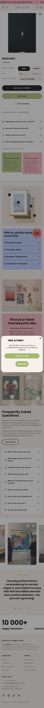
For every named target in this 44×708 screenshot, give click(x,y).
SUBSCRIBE (22, 364)
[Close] (40, 338)
